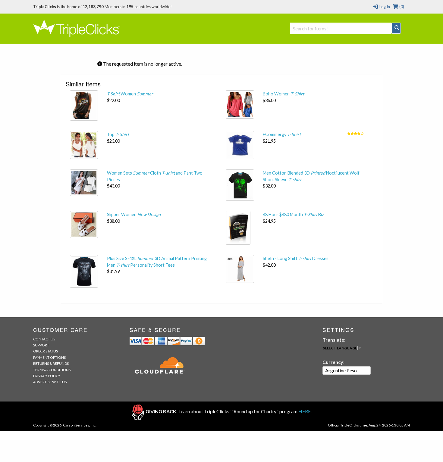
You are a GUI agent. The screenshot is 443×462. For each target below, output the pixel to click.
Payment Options (49, 357)
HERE (304, 411)
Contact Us (44, 339)
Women (130, 93)
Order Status (45, 351)
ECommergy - (282, 134)
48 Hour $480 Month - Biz (293, 214)
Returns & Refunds (51, 363)
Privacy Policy (46, 376)
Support (41, 345)
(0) (401, 6)
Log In (384, 6)
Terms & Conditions (52, 369)
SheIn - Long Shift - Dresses (295, 258)
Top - (118, 134)
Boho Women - (283, 93)
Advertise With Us (50, 382)
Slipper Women (134, 214)
